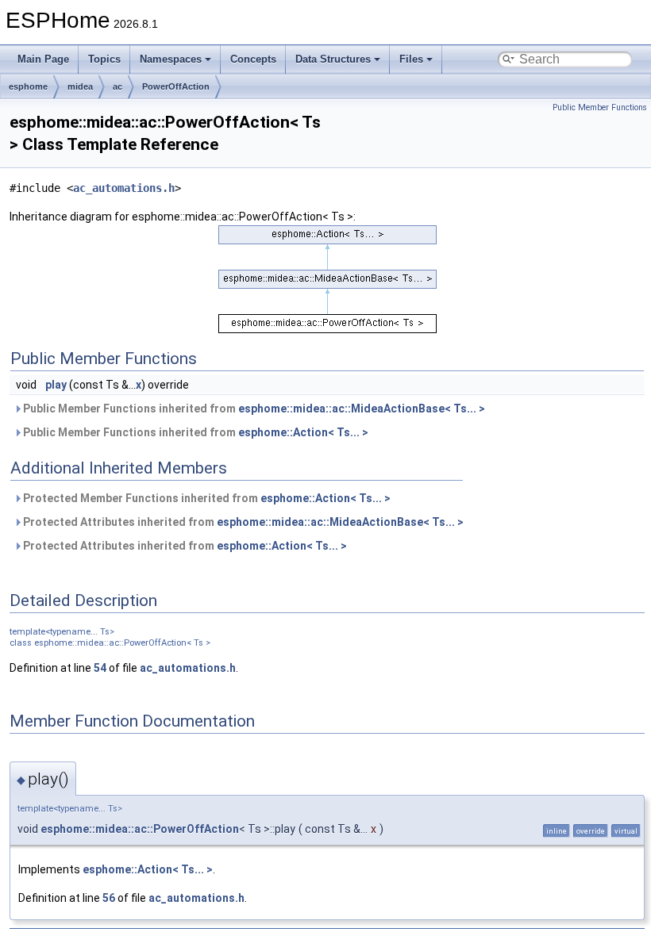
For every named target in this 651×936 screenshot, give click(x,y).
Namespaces (171, 59)
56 (108, 898)
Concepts (253, 59)
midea (80, 86)
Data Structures (333, 59)
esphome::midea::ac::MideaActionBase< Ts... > (361, 408)
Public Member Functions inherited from (253, 408)
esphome (28, 86)
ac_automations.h (124, 188)
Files (411, 59)
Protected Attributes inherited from (242, 522)
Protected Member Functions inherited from (206, 498)
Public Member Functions (600, 107)
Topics (104, 59)
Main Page (43, 59)
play (56, 384)
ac (117, 86)
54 (100, 668)
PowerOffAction (176, 86)
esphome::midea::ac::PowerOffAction (139, 829)
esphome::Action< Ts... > (303, 432)
